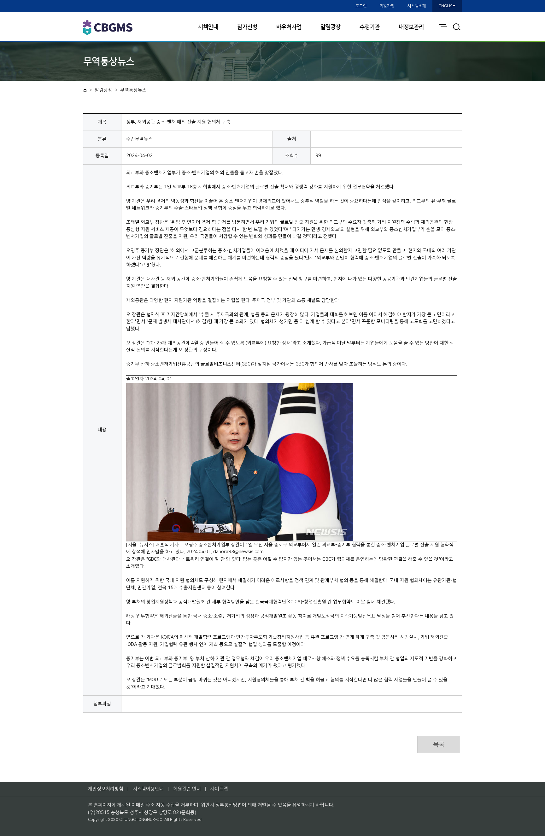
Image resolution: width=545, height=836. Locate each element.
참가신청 (247, 27)
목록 (438, 744)
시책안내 (208, 27)
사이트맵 (219, 789)
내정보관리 (411, 27)
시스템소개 (416, 6)
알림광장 (330, 27)
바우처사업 (289, 27)
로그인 (361, 6)
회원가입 (387, 6)
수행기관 (370, 27)
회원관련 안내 (187, 789)
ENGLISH (447, 6)
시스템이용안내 (148, 789)
